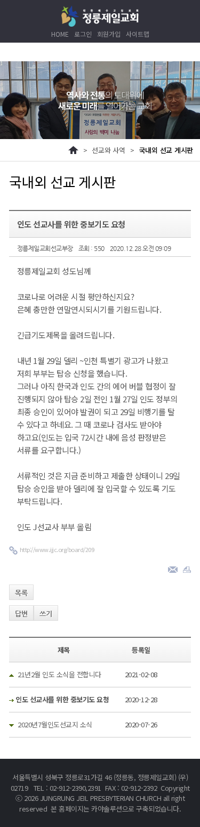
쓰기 (45, 614)
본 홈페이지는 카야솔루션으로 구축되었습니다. (116, 809)
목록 (21, 593)
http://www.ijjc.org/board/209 (57, 549)
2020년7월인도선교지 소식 (55, 724)
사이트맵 (137, 33)
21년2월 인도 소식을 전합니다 (59, 674)
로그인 (83, 33)
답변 (21, 614)
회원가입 (109, 33)
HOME (60, 33)
